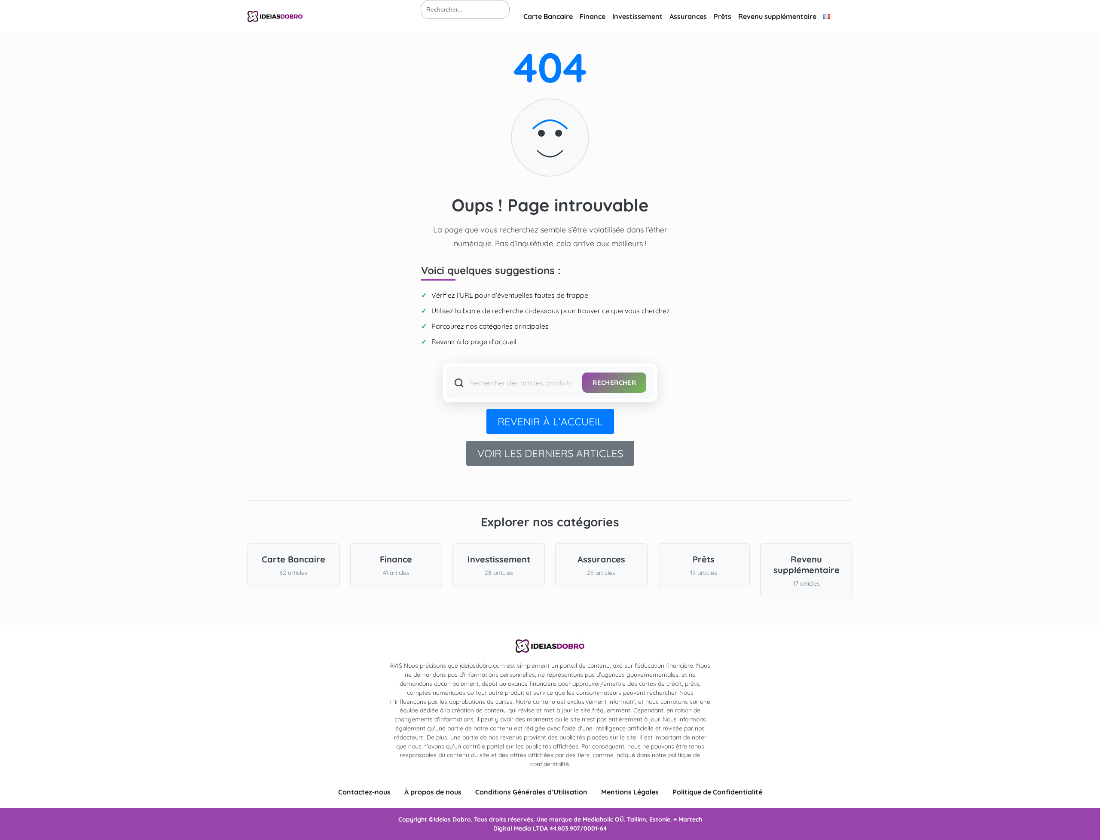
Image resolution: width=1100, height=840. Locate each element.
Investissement (637, 16)
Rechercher (614, 383)
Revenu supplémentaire (777, 16)
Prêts (722, 16)
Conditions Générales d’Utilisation (531, 792)
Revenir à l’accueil (550, 421)
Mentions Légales (630, 792)
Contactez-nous (364, 792)
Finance (592, 16)
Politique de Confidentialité (717, 792)
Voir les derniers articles (550, 453)
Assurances (688, 16)
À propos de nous (432, 792)
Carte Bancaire (548, 16)
